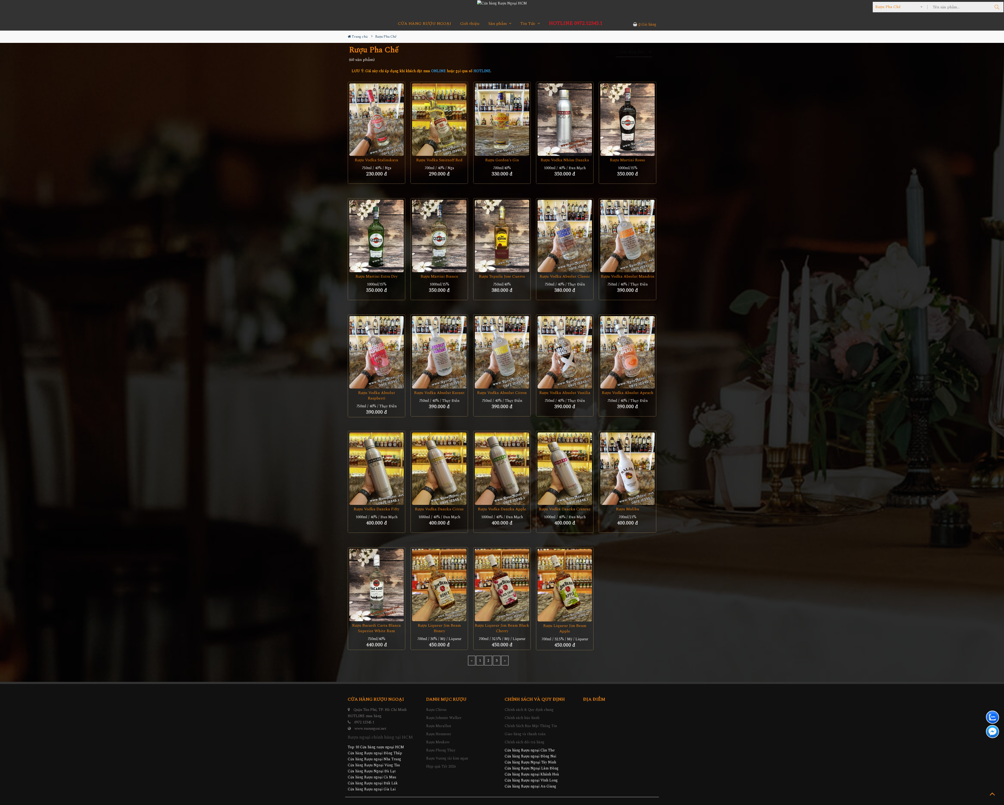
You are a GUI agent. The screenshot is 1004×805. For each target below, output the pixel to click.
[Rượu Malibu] (627, 468)
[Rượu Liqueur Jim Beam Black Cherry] (502, 585)
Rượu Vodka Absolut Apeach (627, 393)
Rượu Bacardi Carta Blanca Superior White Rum (376, 628)
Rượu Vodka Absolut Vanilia (564, 393)
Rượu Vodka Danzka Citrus (439, 509)
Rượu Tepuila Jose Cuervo (502, 276)
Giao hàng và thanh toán (525, 734)
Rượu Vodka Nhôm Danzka (565, 160)
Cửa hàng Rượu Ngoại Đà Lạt (372, 771)
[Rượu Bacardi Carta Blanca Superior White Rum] (376, 585)
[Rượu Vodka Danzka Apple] (502, 468)
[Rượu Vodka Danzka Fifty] (376, 468)
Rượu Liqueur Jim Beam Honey (439, 628)
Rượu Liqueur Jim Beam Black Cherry (502, 628)
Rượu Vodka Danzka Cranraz (565, 509)
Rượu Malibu (627, 509)
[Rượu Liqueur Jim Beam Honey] (439, 585)
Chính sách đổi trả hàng (524, 742)
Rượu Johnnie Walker (443, 718)
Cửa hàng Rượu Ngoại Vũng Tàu (374, 765)
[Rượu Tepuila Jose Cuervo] (502, 236)
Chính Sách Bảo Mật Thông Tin (531, 726)
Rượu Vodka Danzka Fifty (376, 509)
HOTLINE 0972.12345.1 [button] (575, 23)
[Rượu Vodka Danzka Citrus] (439, 468)
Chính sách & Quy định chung (529, 709)
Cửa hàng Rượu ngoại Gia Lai (372, 789)
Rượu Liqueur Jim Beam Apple (564, 628)
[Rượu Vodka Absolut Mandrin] (627, 236)
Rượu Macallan (438, 726)
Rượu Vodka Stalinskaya (376, 160)
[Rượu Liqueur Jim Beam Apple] (565, 585)
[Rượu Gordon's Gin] (502, 119)
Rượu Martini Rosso (627, 160)
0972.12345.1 (364, 722)
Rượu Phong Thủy (440, 750)
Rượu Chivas (436, 709)
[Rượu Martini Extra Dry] (376, 236)
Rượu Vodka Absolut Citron (502, 393)
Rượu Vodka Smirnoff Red (439, 160)
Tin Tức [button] (528, 24)
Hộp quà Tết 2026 (441, 766)
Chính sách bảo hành (522, 718)
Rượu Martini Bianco (439, 276)
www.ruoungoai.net (370, 728)
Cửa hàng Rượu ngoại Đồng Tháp (375, 753)
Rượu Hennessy (438, 734)
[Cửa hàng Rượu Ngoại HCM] (502, 3)
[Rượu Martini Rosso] (627, 119)
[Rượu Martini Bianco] (439, 236)
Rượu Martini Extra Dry (376, 276)
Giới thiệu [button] (470, 24)
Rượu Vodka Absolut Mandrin (627, 276)
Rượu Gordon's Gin (502, 160)
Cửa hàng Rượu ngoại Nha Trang (374, 759)
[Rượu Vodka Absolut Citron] (502, 352)
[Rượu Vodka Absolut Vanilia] (565, 352)
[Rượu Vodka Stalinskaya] (376, 119)
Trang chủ (359, 36)
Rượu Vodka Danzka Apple (502, 509)
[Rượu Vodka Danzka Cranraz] (565, 468)
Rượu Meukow (438, 742)
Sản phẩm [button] (498, 24)
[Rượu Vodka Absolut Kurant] (439, 352)
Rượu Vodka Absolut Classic (565, 276)
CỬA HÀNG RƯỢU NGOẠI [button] (424, 24)
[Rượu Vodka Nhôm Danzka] (565, 119)
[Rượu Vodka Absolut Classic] (565, 236)
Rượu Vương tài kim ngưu (447, 758)
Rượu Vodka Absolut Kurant (439, 393)
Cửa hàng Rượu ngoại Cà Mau (372, 777)
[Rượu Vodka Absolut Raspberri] (376, 352)
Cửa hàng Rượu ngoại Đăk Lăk (373, 783)
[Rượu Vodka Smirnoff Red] (439, 119)
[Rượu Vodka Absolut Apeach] (627, 352)
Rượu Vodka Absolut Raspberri (376, 395)
